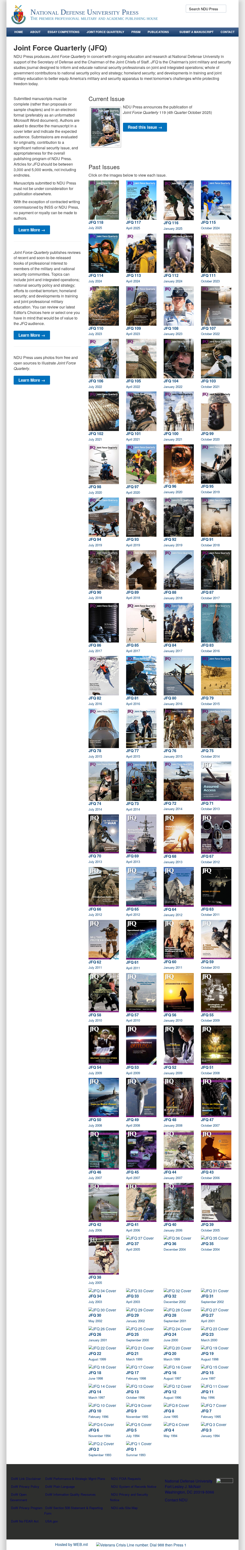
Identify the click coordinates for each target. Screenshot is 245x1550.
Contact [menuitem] (227, 32)
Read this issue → (145, 127)
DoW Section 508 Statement (65, 1507)
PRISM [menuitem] (135, 32)
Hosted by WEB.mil (71, 1544)
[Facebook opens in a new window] (184, 19)
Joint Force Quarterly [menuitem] (105, 32)
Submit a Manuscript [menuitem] (196, 32)
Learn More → (31, 230)
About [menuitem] (35, 32)
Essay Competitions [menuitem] (63, 32)
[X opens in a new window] (192, 19)
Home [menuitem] (18, 32)
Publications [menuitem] (158, 32)
